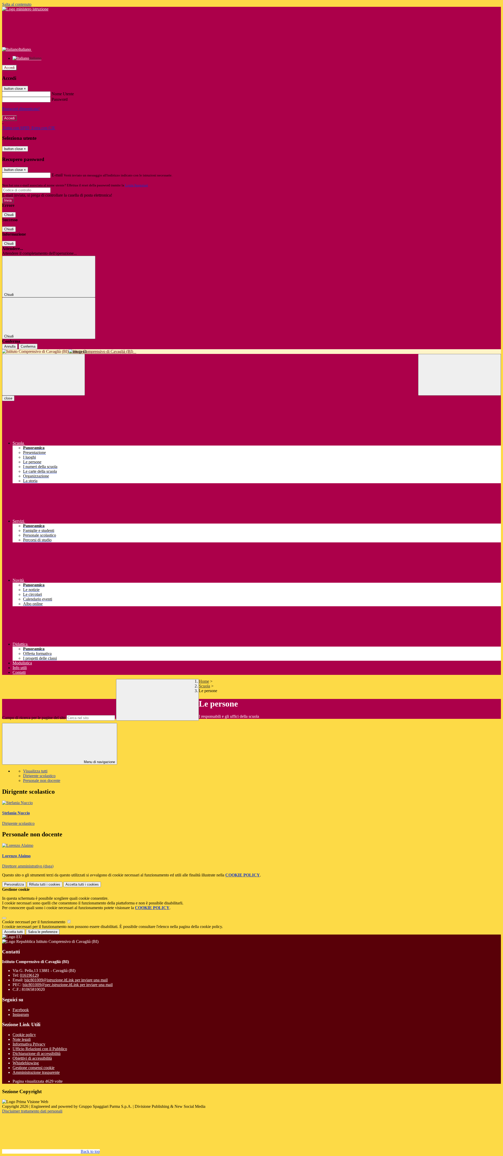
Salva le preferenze (42, 932)
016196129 (29, 975)
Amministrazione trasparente (36, 1072)
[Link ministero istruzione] (25, 9)
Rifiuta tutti (44, 884)
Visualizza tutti (35, 771)
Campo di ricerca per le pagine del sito (33, 717)
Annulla (9, 346)
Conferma (28, 346)
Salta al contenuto (16, 4)
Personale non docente (41, 780)
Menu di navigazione (99, 762)
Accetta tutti (82, 884)
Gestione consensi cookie (33, 1067)
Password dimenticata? (21, 109)
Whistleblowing (26, 1063)
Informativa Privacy (29, 1044)
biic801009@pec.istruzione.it (68, 984)
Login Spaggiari (136, 185)
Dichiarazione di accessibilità (37, 1053)
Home (204, 681)
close (8, 398)
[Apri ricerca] (459, 375)
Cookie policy (24, 1034)
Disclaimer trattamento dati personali (32, 1111)
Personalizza (14, 884)
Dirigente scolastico (39, 776)
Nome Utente (63, 94)
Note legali (22, 1039)
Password (60, 99)
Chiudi (9, 215)
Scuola (204, 686)
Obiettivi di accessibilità (32, 1058)
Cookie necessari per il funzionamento (34, 922)
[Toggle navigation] (43, 375)
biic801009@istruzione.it (66, 980)
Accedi (9, 68)
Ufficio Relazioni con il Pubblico (40, 1049)
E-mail (57, 175)
